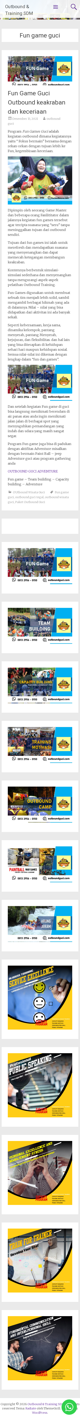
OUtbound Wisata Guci (29, 492)
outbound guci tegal (29, 497)
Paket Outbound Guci (30, 502)
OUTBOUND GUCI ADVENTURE (33, 471)
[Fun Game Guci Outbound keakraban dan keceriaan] (40, 84)
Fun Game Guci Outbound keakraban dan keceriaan (36, 102)
